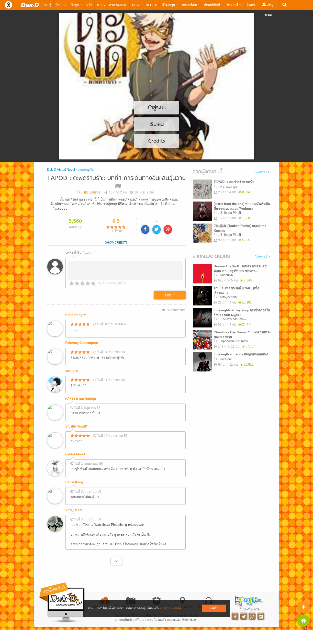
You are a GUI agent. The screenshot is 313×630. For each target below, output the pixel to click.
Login (170, 295)
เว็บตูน (75, 4)
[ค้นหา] (284, 5)
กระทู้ (47, 4)
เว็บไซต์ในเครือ (249, 609)
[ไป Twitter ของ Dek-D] (244, 616)
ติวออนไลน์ (235, 4)
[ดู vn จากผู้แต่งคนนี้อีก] (116, 561)
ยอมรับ (214, 608)
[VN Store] (304, 621)
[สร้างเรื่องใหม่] (304, 607)
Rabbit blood (75, 454)
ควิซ (89, 4)
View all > (262, 172)
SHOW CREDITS (116, 242)
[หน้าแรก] (30, 5)
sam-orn (71, 370)
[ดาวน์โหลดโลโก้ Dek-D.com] (62, 602)
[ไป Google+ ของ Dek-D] (252, 616)
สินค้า (251, 4)
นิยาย (60, 4)
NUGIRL (151, 4)
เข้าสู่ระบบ (269, 9)
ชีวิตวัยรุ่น (169, 4)
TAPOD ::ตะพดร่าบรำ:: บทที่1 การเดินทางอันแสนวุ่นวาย (116, 178)
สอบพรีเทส (190, 4)
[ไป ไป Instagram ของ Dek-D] (261, 616)
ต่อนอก (137, 4)
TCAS (101, 4)
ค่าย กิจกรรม (118, 4)
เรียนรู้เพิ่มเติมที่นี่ (170, 608)
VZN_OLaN (73, 510)
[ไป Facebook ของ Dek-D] (235, 616)
